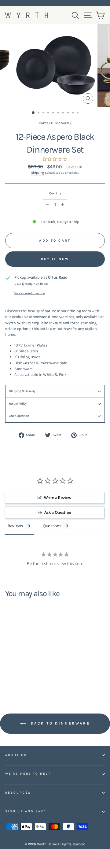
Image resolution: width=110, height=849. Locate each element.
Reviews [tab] (15, 525)
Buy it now (55, 259)
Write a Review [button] (58, 497)
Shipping (37, 173)
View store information (29, 293)
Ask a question (19, 416)
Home (43, 123)
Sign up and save (25, 811)
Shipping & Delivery (22, 391)
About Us (16, 755)
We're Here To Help (28, 774)
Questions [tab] (52, 525)
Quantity (55, 193)
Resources (18, 793)
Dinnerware (60, 123)
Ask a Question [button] (58, 512)
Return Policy (18, 404)
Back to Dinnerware (59, 723)
